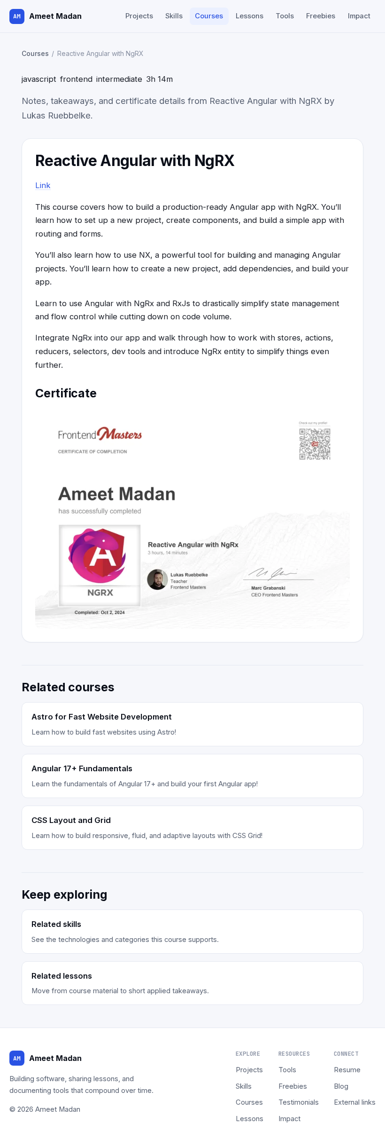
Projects (139, 16)
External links (355, 1102)
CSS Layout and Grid (71, 820)
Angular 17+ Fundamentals (81, 768)
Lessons (249, 16)
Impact (359, 16)
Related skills (56, 924)
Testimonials (298, 1102)
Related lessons (61, 976)
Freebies (320, 16)
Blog (341, 1086)
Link (43, 185)
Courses (209, 16)
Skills (174, 16)
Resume (347, 1070)
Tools (285, 16)
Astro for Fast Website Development (101, 716)
